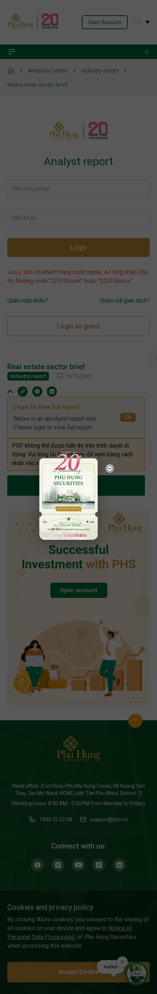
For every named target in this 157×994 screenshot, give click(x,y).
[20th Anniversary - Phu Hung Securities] (68, 496)
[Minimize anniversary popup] (110, 468)
